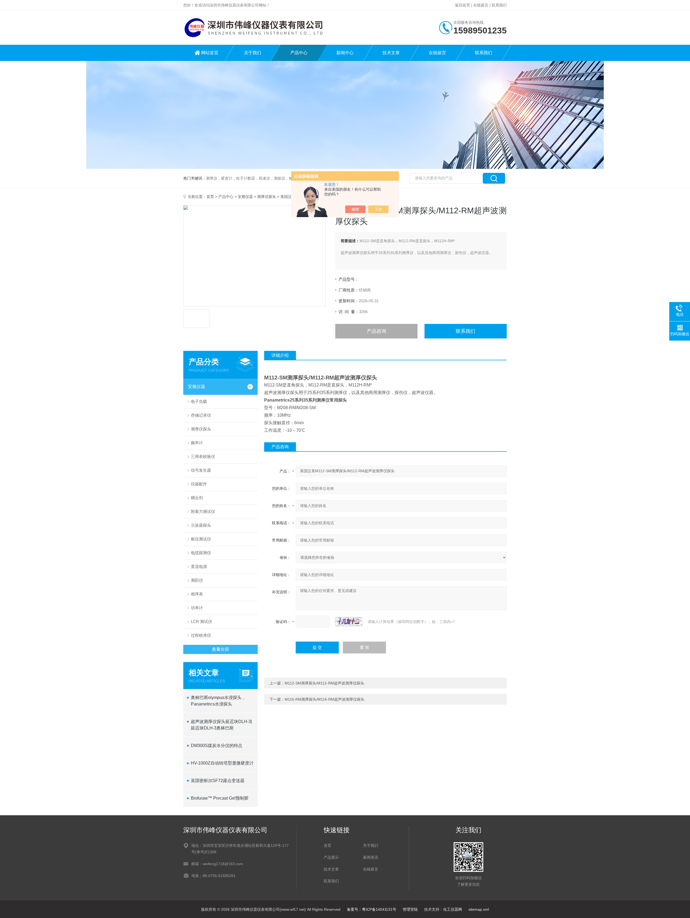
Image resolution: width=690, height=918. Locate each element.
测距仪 (197, 580)
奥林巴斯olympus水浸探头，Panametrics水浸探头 (218, 700)
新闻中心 (345, 52)
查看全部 (220, 649)
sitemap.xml (478, 909)
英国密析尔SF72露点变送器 (217, 780)
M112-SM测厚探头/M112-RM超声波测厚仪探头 (324, 683)
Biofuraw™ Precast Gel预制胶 (220, 798)
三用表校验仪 (203, 456)
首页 (210, 196)
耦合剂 (197, 497)
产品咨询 (376, 331)
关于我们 (252, 52)
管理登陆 (410, 909)
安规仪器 (245, 196)
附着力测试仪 (203, 511)
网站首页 (209, 52)
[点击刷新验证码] (348, 621)
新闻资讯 (370, 857)
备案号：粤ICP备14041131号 (371, 909)
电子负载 (199, 401)
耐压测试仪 (201, 539)
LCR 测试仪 (201, 621)
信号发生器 (201, 470)
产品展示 (331, 857)
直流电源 (199, 566)
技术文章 (391, 52)
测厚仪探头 (266, 196)
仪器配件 (199, 484)
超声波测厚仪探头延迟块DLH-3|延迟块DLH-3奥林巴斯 (221, 724)
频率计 (197, 442)
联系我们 (499, 5)
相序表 (197, 594)
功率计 (197, 607)
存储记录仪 (201, 415)
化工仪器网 (452, 909)
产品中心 (299, 52)
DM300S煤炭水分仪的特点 (216, 745)
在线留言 (480, 5)
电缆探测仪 (201, 552)
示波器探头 (201, 525)
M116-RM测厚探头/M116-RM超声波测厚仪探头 (324, 699)
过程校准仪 (201, 635)
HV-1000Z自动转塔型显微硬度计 (222, 763)
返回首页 (462, 5)
